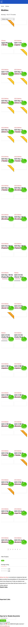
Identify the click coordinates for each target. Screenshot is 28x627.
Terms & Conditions (4, 593)
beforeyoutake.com (5, 626)
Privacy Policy (3, 595)
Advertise (2, 601)
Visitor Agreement (4, 597)
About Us (2, 591)
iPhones (3, 40)
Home (2, 6)
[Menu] (1, 2)
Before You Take (4, 577)
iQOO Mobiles (17, 40)
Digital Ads (2, 614)
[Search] (25, 2)
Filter (3, 560)
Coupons (2, 612)
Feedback (2, 607)
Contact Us (2, 589)
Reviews (2, 610)
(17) (5, 569)
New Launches (3, 605)
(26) (5, 571)
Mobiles (16, 272)
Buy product (11, 45)
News (1, 603)
